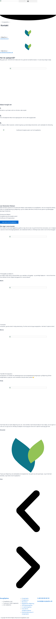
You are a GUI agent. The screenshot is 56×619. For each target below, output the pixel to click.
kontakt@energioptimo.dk (6, 52)
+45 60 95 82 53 (4, 38)
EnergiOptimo (4, 598)
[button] (28, 1)
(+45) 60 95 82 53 (43, 598)
